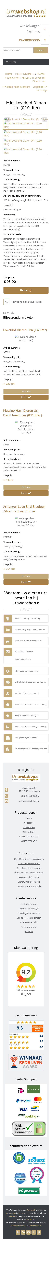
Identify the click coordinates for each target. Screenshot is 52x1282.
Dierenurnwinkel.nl (18, 1225)
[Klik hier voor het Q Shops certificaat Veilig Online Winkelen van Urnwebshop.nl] (19, 1163)
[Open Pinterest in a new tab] (39, 1232)
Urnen (29, 818)
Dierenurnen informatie (29, 882)
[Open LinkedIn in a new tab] (18, 1232)
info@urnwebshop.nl (29, 801)
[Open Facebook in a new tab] (33, 1232)
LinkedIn (11, 1216)
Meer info (26, 391)
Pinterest (21, 1213)
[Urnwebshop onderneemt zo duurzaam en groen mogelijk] (29, 1194)
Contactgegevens (29, 904)
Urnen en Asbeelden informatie (28, 873)
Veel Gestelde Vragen (29, 909)
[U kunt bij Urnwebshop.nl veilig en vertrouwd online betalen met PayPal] (23, 1102)
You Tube (30, 1219)
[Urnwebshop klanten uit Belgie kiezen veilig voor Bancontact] (35, 1110)
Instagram (10, 1213)
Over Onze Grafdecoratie (29, 868)
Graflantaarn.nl (35, 1225)
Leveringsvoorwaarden (29, 913)
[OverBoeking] (28, 1118)
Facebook (31, 1210)
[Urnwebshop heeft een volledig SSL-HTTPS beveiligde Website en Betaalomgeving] (29, 1135)
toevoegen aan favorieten (26, 301)
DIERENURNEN (24, 74)
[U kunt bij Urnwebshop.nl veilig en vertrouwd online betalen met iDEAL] (21, 1093)
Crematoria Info (29, 927)
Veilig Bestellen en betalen (29, 918)
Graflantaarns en (29, 837)
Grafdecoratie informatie (29, 886)
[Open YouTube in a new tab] (28, 1232)
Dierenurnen (29, 832)
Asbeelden (29, 823)
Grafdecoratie (29, 841)
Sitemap (29, 932)
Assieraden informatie (28, 877)
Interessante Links (28, 922)
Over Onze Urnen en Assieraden (29, 859)
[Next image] (44, 119)
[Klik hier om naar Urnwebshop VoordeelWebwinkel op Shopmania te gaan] (20, 1183)
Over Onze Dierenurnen (29, 864)
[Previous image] (7, 119)
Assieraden (29, 828)
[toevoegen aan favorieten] (6, 302)
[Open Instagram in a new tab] (23, 1232)
